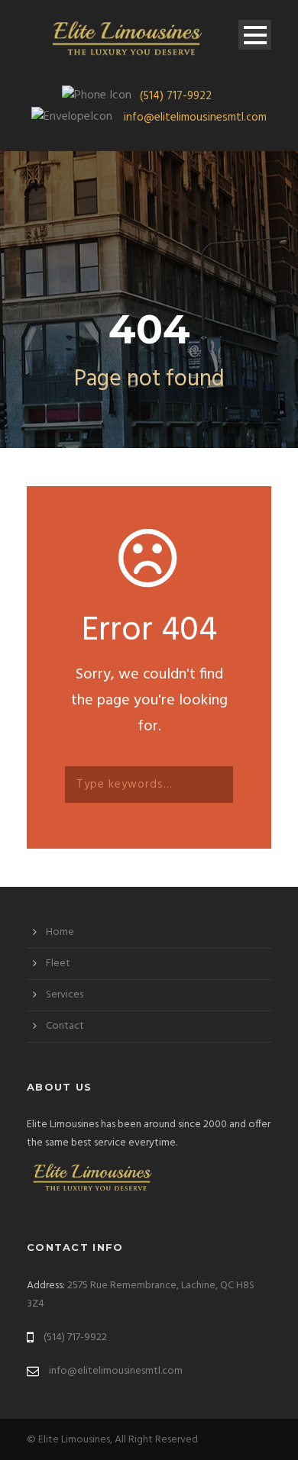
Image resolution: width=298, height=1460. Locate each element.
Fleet (58, 963)
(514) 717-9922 (176, 96)
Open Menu (254, 35)
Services (64, 995)
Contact (65, 1026)
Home (60, 932)
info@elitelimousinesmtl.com (195, 117)
